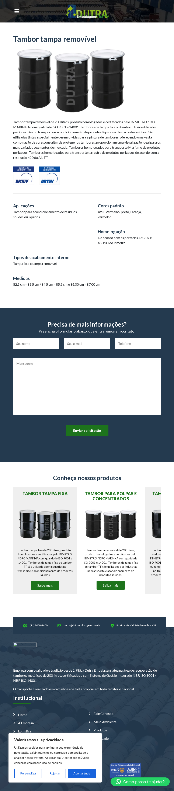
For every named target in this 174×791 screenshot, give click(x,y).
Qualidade (101, 738)
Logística (24, 731)
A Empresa (26, 723)
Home (22, 715)
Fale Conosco (103, 713)
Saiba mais (45, 585)
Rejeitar (55, 773)
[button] (140, 781)
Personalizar (28, 773)
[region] (55, 758)
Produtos (100, 730)
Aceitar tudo (81, 773)
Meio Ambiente (105, 722)
